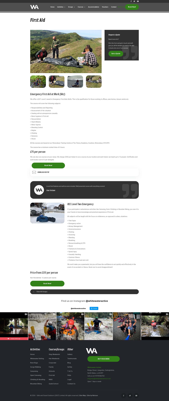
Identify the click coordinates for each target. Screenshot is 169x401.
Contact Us (71, 384)
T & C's (69, 371)
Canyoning (34, 371)
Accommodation (93, 7)
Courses (80, 7)
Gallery (69, 354)
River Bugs (34, 363)
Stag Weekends (54, 354)
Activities (60, 7)
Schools (52, 371)
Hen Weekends (54, 359)
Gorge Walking (35, 367)
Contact (113, 7)
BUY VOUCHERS (103, 359)
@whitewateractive (97, 301)
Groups (70, 7)
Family (51, 367)
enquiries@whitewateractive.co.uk (99, 379)
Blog (69, 363)
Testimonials (72, 359)
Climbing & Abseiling (37, 379)
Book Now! (132, 7)
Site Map (82, 395)
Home (52, 7)
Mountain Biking (36, 384)
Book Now (121, 7)
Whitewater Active (94, 367)
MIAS (51, 379)
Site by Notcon (92, 395)
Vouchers (105, 7)
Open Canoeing (35, 375)
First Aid (52, 375)
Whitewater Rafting (37, 359)
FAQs (69, 375)
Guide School (53, 384)
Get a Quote (115, 54)
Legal (69, 379)
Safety (69, 367)
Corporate (52, 363)
